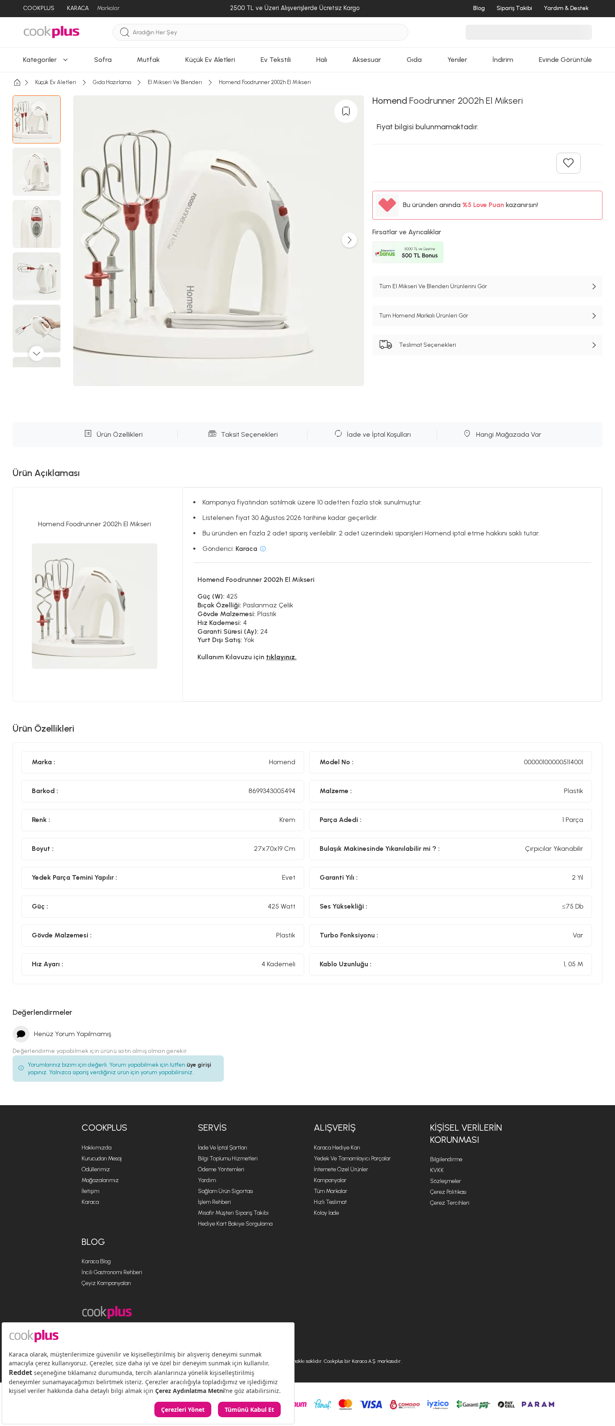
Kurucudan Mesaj (102, 1158)
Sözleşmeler (445, 1181)
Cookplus (104, 1127)
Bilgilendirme (446, 1159)
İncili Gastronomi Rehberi (112, 1272)
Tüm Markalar (330, 1191)
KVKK (437, 1170)
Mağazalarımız (100, 1180)
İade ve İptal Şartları (222, 1147)
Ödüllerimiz (96, 1169)
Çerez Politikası (448, 1192)
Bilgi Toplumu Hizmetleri (228, 1158)
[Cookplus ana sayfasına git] (107, 1312)
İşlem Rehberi (214, 1202)
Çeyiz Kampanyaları (106, 1283)
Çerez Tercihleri (449, 1202)
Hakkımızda (96, 1147)
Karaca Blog (96, 1261)
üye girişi (199, 1064)
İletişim (90, 1191)
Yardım (207, 1180)
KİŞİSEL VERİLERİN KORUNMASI (466, 1133)
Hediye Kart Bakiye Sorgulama (235, 1223)
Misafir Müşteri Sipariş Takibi (233, 1212)
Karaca (90, 1202)
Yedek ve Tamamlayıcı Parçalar (352, 1158)
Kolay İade (326, 1212)
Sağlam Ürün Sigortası (225, 1191)
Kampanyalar (330, 1180)
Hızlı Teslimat (330, 1202)
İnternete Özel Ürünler (341, 1169)
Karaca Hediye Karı (337, 1147)
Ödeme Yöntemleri (221, 1169)
